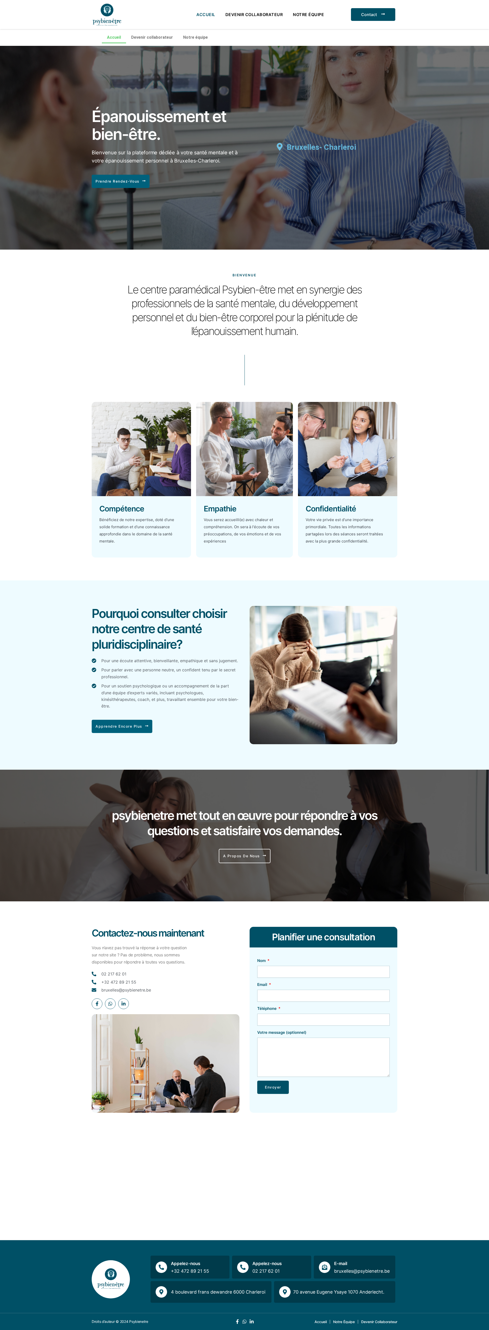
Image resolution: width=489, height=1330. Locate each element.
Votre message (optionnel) (281, 1032)
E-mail (340, 1263)
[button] (121, 181)
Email (262, 984)
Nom (262, 960)
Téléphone (267, 1008)
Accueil (205, 14)
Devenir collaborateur (254, 14)
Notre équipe (308, 14)
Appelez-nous (185, 1263)
